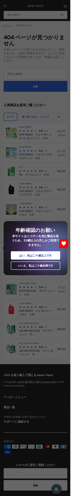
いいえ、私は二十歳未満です (34, 265)
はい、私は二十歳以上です (34, 255)
